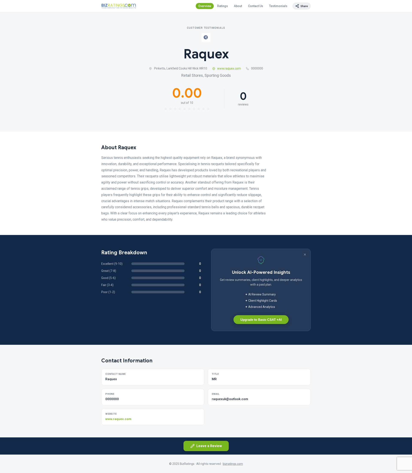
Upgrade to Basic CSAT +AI (261, 319)
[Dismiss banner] (305, 255)
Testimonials (278, 6)
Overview (204, 6)
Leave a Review (209, 446)
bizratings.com (233, 463)
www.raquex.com (229, 68)
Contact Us (255, 6)
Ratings (222, 6)
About (238, 6)
